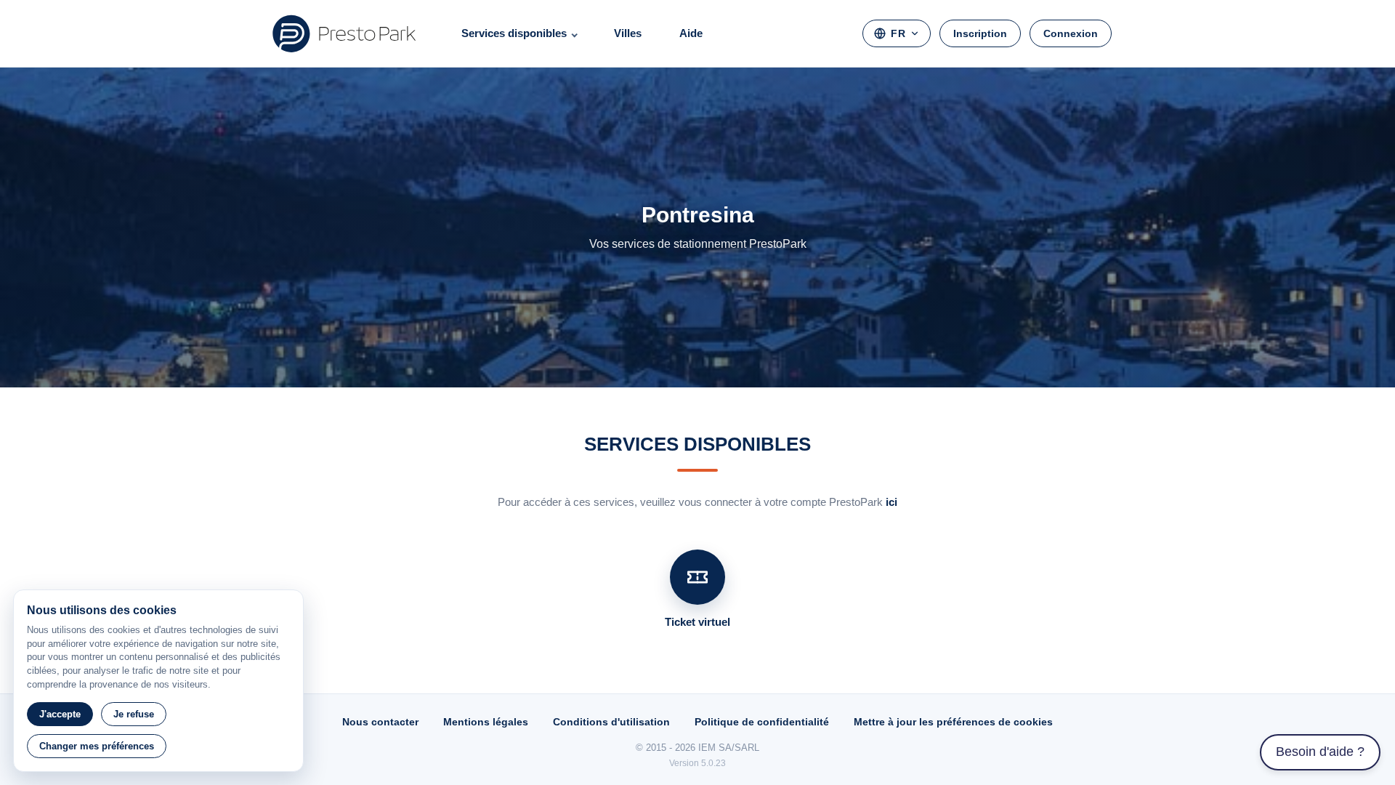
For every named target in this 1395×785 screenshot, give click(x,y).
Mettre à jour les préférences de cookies (953, 722)
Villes (628, 33)
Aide (691, 33)
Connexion (1070, 33)
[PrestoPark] (344, 33)
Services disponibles (514, 33)
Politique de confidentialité (762, 722)
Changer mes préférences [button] (96, 746)
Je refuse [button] (133, 714)
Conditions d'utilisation (611, 722)
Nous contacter (380, 722)
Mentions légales (485, 722)
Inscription (980, 33)
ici (891, 502)
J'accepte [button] (60, 714)
